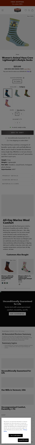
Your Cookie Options (16, 435)
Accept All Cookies (23, 440)
